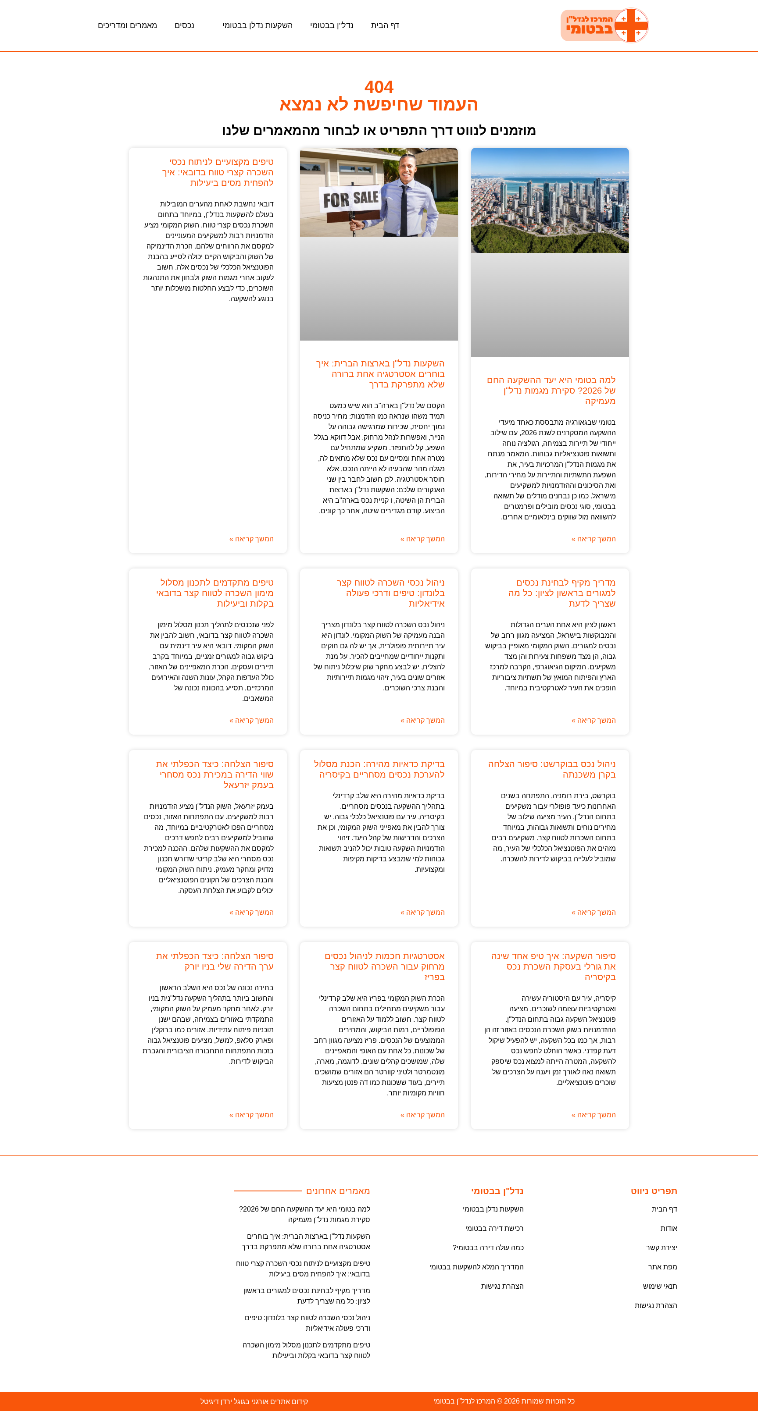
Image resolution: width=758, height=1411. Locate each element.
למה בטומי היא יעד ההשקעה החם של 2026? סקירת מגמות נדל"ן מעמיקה (551, 390)
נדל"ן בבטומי (332, 25)
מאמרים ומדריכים (127, 25)
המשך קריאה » (594, 539)
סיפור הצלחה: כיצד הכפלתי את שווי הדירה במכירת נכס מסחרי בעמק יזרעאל (215, 774)
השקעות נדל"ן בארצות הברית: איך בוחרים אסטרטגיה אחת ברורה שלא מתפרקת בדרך (380, 374)
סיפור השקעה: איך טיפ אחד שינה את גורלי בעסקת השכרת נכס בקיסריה (553, 966)
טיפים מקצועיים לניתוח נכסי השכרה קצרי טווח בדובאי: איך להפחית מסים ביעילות (218, 172)
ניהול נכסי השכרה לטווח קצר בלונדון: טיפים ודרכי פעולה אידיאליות (391, 593)
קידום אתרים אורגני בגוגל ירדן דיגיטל (254, 1401)
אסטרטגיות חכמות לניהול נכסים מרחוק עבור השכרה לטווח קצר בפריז (385, 966)
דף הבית (385, 25)
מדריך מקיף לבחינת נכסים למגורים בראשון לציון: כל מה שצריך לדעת (562, 593)
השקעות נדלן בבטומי (257, 25)
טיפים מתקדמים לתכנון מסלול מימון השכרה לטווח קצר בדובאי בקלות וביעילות (215, 593)
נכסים (184, 25)
